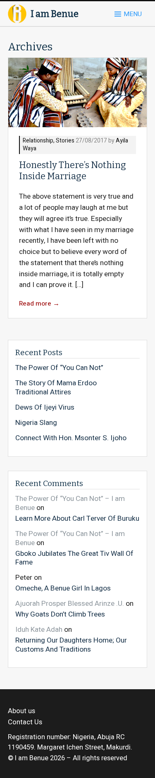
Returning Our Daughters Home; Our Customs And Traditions (71, 644)
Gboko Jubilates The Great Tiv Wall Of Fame (74, 557)
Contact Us (25, 722)
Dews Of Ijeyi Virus (44, 407)
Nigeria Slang (36, 422)
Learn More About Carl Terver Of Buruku (77, 518)
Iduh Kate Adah (38, 629)
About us (21, 711)
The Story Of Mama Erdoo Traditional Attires (56, 387)
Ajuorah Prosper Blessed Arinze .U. (69, 603)
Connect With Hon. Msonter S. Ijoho (70, 438)
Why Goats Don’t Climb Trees (60, 614)
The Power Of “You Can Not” (59, 367)
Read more (39, 303)
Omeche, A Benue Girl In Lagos (63, 588)
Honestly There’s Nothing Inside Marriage (72, 171)
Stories (65, 141)
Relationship (38, 141)
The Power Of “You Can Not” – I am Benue (70, 503)
